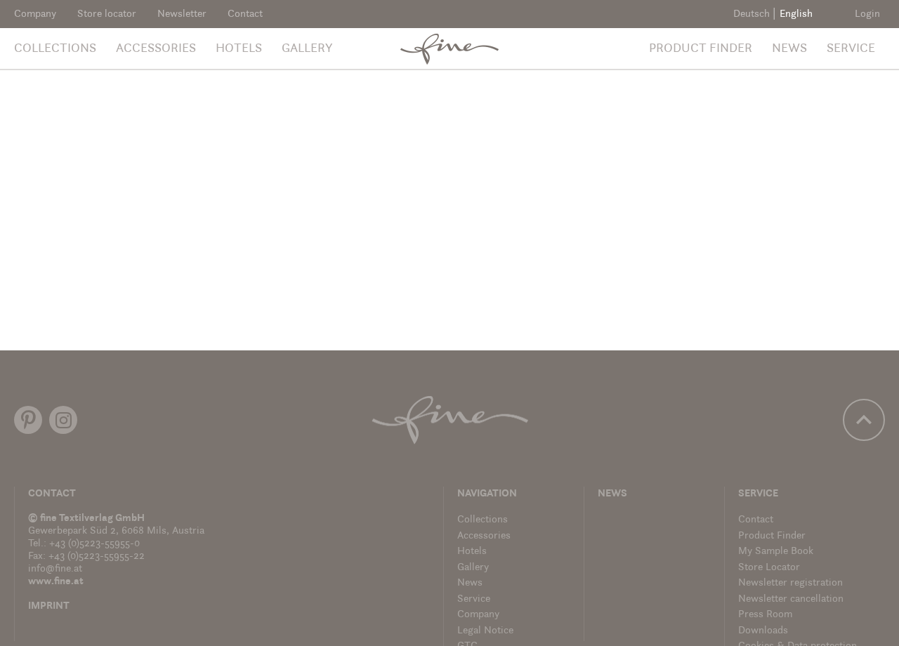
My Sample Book (775, 551)
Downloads (763, 631)
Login (867, 14)
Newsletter (181, 14)
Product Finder (700, 49)
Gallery (307, 49)
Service (851, 49)
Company (35, 14)
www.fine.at (56, 581)
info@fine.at (55, 569)
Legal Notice (485, 631)
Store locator (106, 14)
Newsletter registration (790, 583)
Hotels (239, 49)
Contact (245, 14)
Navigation (487, 494)
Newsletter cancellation (791, 599)
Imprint (49, 606)
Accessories (156, 49)
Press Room (765, 614)
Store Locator (769, 567)
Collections (55, 49)
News (789, 49)
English (796, 14)
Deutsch (751, 14)
